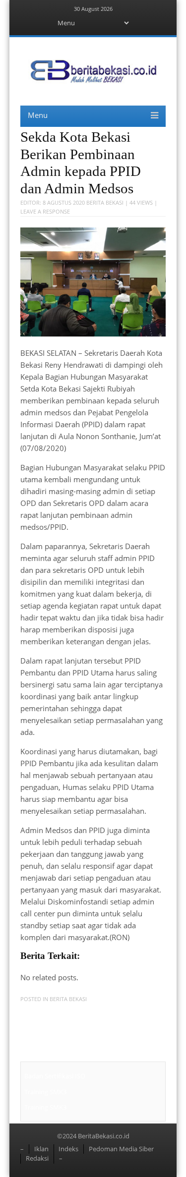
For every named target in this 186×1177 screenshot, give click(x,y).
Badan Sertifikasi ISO (54, 1075)
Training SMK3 (45, 1091)
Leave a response (45, 211)
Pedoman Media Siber (121, 1148)
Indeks (68, 1148)
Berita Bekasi (105, 202)
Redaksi (37, 1158)
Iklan (41, 1148)
